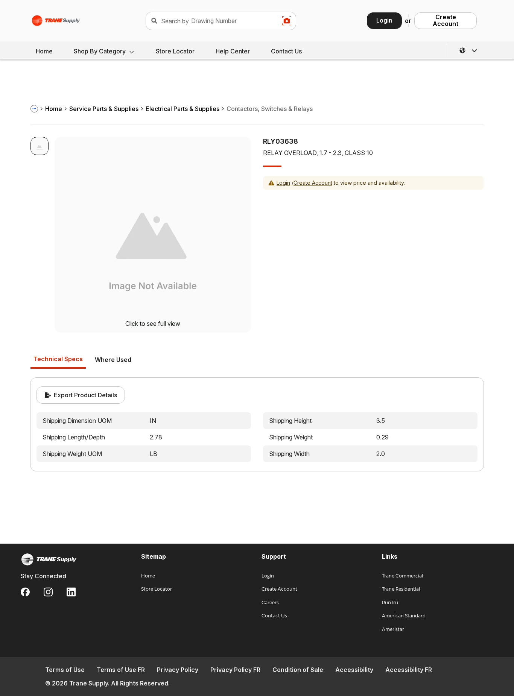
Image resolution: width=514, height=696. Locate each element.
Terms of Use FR (121, 669)
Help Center (233, 51)
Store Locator (175, 51)
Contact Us (286, 51)
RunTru (390, 602)
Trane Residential (401, 589)
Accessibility (354, 669)
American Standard (404, 615)
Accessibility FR (408, 669)
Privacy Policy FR (235, 669)
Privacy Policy (177, 669)
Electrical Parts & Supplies (182, 108)
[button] (468, 50)
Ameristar (393, 629)
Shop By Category (100, 51)
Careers (270, 602)
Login (384, 20)
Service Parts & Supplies (103, 108)
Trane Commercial (402, 576)
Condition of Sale (297, 669)
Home (44, 51)
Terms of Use (65, 669)
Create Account (445, 20)
